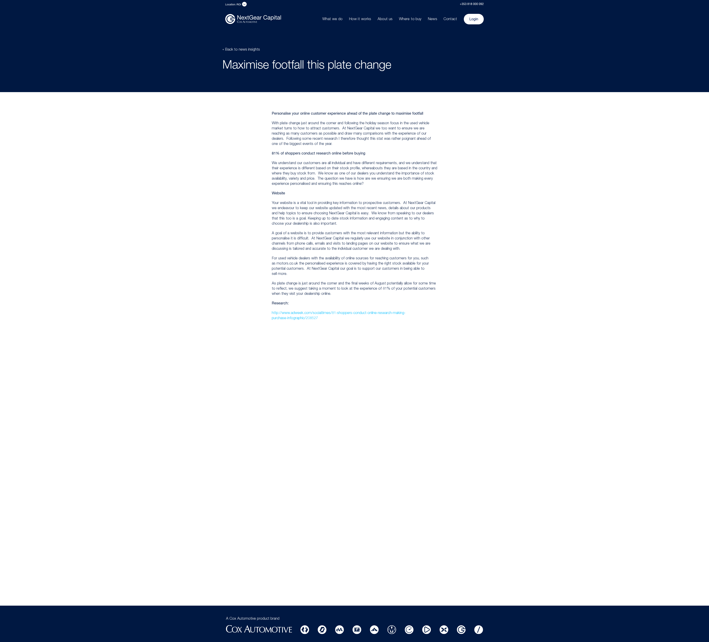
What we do (332, 19)
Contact (450, 19)
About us (385, 19)
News (432, 19)
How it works (360, 19)
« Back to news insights (241, 50)
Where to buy (410, 19)
